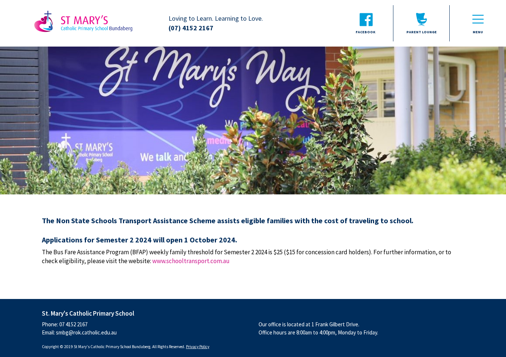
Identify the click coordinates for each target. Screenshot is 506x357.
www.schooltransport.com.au (191, 261)
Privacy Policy (197, 346)
